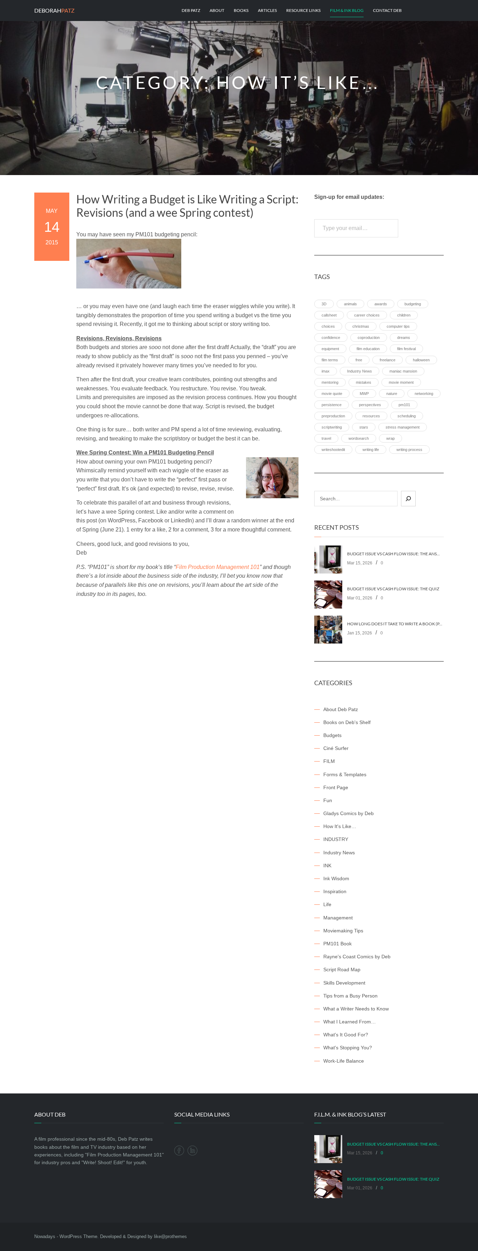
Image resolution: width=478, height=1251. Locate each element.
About (217, 10)
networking (424, 393)
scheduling (407, 416)
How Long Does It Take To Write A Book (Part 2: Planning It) (395, 623)
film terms (330, 360)
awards (380, 304)
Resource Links (303, 10)
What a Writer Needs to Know (356, 1009)
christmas (360, 326)
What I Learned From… (349, 1021)
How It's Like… (339, 826)
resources (371, 416)
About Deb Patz (340, 709)
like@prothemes (170, 1236)
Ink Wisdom (336, 878)
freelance (387, 360)
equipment (330, 349)
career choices (367, 315)
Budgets (332, 735)
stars (363, 427)
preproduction (333, 416)
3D (324, 304)
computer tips (398, 326)
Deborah (54, 10)
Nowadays (44, 1236)
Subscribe (422, 228)
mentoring (330, 382)
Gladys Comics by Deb (348, 813)
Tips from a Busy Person (350, 996)
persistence (332, 405)
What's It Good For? (345, 1034)
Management (338, 917)
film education (368, 349)
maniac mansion (403, 371)
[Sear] (408, 498)
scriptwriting (332, 427)
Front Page (335, 787)
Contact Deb (387, 10)
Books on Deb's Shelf (347, 722)
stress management (403, 427)
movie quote (332, 393)
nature (391, 393)
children (403, 315)
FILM (329, 761)
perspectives (370, 405)
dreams (403, 337)
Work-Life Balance (343, 1061)
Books (241, 10)
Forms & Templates (344, 774)
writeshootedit (333, 449)
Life (327, 904)
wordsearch (359, 438)
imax (326, 371)
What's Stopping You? (347, 1047)
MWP (364, 393)
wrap (390, 438)
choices (328, 326)
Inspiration (334, 891)
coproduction (369, 337)
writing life (371, 449)
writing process (409, 449)
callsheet (329, 315)
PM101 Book (337, 943)
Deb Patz (191, 10)
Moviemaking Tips (343, 930)
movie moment (401, 382)
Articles (267, 10)
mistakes (363, 382)
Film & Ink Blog (347, 10)
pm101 (404, 405)
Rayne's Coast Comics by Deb (357, 956)
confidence (331, 337)
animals (350, 304)
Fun (327, 800)
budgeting (413, 304)
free (359, 360)
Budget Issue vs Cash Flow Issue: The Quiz (393, 588)
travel (326, 438)
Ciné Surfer (336, 748)
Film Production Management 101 (218, 567)
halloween (421, 360)
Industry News (359, 371)
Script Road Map (341, 969)
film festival (406, 349)
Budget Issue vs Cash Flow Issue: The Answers (395, 553)
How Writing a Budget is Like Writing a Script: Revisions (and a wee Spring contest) (187, 206)
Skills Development (344, 983)
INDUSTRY (335, 839)
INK (327, 865)
